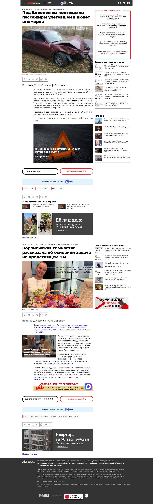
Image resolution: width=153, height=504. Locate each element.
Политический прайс (79, 463)
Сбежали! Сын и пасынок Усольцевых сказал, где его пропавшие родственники (118, 272)
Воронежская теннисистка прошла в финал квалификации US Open (113, 53)
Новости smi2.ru (29, 238)
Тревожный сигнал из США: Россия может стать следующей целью (116, 119)
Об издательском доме (45, 461)
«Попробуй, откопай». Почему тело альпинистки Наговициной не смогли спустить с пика (117, 264)
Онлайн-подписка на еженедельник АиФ (99, 461)
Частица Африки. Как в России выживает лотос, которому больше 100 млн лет (117, 74)
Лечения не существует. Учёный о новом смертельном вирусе (116, 278)
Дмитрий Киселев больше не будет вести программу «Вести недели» (116, 141)
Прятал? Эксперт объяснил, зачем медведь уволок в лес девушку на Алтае (116, 257)
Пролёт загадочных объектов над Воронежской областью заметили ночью (113, 44)
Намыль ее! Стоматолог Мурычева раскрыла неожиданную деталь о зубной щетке (117, 81)
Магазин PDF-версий (75, 461)
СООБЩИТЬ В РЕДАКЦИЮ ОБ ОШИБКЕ (49, 465)
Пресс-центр (60, 461)
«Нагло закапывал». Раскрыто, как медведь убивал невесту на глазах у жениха (117, 96)
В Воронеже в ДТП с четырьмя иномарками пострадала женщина (78, 206)
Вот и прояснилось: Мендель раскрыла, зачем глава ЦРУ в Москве (117, 127)
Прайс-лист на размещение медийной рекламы (107, 463)
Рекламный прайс (63, 463)
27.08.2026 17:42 (27, 244)
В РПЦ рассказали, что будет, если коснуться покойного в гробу (116, 134)
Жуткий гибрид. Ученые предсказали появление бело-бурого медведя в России (118, 250)
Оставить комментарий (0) (76, 171)
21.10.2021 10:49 (27, 9)
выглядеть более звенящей (60, 364)
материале (38, 379)
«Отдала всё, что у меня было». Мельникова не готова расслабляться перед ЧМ (112, 26)
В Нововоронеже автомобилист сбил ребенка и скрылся (57, 150)
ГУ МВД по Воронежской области (34, 74)
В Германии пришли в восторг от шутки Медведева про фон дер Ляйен (117, 156)
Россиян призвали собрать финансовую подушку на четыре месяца (115, 150)
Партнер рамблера (56, 495)
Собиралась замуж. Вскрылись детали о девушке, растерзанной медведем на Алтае (116, 103)
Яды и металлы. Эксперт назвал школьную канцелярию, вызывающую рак (116, 89)
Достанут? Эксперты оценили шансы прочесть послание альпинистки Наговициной (117, 66)
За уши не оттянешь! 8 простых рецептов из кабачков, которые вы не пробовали (118, 287)
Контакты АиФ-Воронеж (45, 463)
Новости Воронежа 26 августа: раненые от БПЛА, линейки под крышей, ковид (113, 17)
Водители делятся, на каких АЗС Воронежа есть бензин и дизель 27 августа (112, 35)
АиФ (36, 309)
